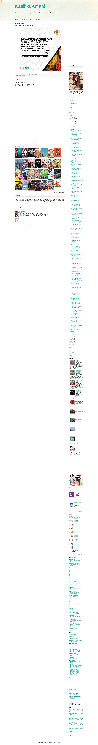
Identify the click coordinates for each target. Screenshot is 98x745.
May (72, 129)
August (72, 124)
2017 (71, 345)
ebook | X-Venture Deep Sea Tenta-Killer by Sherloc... (76, 307)
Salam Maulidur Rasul (73, 658)
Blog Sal (72, 587)
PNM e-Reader (73, 723)
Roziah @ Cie (76, 527)
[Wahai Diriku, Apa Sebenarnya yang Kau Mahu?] (44, 157)
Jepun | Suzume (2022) (75, 170)
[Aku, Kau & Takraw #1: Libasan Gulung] (38, 157)
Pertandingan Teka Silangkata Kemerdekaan (78, 447)
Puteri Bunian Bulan (22, 211)
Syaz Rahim (76, 520)
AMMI (71, 601)
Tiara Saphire (72, 577)
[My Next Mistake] (31, 190)
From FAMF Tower (73, 677)
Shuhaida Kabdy (73, 681)
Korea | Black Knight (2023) (76, 224)
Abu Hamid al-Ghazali (22, 219)
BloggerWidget (80, 554)
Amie (75, 543)
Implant (76, 714)
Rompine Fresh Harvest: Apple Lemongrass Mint (76, 281)
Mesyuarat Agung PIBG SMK (76, 244)
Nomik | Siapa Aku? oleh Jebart (76, 243)
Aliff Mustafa (21, 212)
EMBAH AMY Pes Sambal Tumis (77, 309)
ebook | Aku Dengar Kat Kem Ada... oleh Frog (76, 279)
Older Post (63, 136)
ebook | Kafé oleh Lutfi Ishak (76, 270)
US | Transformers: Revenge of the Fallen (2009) (76, 229)
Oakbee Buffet (80, 722)
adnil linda (76, 546)
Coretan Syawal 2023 (75, 283)
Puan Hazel (76, 531)
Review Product (76, 731)
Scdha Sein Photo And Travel (75, 696)
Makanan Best (78, 718)
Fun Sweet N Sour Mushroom (76, 237)
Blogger (58, 742)
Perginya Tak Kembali (77, 361)
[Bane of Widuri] (57, 178)
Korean (79, 715)
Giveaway (81, 712)
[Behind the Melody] (18, 168)
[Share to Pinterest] (36, 74)
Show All (82, 629)
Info (79, 714)
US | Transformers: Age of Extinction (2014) (75, 202)
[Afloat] (25, 179)
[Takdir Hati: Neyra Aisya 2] (31, 167)
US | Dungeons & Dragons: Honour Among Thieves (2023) (76, 290)
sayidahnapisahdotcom (74, 612)
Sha (74, 504)
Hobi (70, 714)
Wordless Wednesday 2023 (76, 140)
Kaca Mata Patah (74, 158)
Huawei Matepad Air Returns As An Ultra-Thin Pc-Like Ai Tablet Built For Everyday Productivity (76, 666)
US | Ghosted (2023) (74, 313)
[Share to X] (34, 74)
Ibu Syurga (72, 636)
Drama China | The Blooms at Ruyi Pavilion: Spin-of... (76, 261)
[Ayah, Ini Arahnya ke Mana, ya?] (38, 167)
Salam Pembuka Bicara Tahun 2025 (76, 687)
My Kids (75, 722)
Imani (73, 714)
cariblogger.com (73, 634)
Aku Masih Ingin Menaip (74, 596)
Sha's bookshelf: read (22, 147)
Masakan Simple (79, 719)
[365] (31, 156)
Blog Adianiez (73, 686)
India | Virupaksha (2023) (75, 147)
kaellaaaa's (72, 615)
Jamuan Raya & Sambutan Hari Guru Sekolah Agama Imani (76, 198)
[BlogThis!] (32, 74)
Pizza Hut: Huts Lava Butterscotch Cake (75, 143)
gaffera (51, 742)
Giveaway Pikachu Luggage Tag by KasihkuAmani (78, 371)
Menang (76, 721)
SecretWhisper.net (73, 619)
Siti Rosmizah (54, 201)
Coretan (71, 712)
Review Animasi (76, 727)
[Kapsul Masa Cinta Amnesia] (57, 167)
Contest (81, 710)
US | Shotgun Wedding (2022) (76, 153)
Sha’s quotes (18, 197)
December (73, 118)
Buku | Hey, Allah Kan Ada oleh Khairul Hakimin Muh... (76, 205)
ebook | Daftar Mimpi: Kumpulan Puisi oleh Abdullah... (77, 145)
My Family (71, 722)
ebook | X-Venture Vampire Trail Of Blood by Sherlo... (76, 285)
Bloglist (81, 709)
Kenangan (73, 715)
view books (80, 511)
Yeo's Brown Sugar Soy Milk (76, 216)
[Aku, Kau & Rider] (51, 189)
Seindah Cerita (73, 653)
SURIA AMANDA (73, 649)
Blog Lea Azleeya (73, 664)
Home (17, 19)
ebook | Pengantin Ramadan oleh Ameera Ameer (76, 169)
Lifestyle (78, 717)
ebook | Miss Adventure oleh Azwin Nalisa (76, 173)
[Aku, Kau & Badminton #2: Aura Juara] (51, 157)
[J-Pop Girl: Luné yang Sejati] (25, 168)
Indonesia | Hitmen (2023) (75, 256)
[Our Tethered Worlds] (25, 189)
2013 (71, 352)
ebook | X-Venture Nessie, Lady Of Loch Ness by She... (76, 303)
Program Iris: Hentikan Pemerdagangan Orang (76, 221)
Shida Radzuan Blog (74, 595)
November (73, 120)
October (72, 121)
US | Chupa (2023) (74, 157)
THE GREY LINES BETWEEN (75, 623)
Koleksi (76, 715)
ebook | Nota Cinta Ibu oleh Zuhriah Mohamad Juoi (76, 235)
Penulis (81, 724)
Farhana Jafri (76, 524)
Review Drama (75, 728)
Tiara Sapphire (73, 627)
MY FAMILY (72, 104)
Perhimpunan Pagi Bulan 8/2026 (78, 437)
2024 (71, 115)
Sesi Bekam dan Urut (75, 305)
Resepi (81, 725)
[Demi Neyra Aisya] (44, 167)
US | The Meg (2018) (75, 246)
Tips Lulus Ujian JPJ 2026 (74, 613)
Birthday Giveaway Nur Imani (78, 381)
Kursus (74, 717)
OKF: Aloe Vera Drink (75, 300)
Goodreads (71, 713)
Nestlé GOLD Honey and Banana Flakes (75, 321)
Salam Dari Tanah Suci (74, 694)
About (23, 19)
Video (75, 734)
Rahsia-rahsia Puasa (22, 218)
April (72, 331)
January (72, 336)
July (72, 126)
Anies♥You (72, 567)
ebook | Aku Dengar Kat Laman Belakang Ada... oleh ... (76, 311)
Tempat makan (76, 732)
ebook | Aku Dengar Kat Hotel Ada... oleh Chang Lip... (76, 323)
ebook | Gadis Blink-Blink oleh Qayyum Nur (76, 214)
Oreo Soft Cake (74, 160)
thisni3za (77, 550)
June (72, 127)
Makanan (71, 718)
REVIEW (71, 100)
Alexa (74, 709)
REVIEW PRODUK (73, 103)
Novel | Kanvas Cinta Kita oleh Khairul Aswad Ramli (76, 139)
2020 (71, 341)
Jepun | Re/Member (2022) (76, 329)
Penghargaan (77, 724)
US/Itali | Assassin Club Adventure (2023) (75, 299)
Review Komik (75, 730)
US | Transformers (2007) (75, 233)
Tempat (70, 732)
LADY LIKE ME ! (73, 591)
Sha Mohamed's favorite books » (59, 192)
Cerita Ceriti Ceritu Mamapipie (76, 581)
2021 (71, 339)
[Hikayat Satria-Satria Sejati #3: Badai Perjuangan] (44, 190)
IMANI (71, 107)
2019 (71, 342)
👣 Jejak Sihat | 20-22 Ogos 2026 (78, 427)
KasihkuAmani (30, 6)
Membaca (72, 721)
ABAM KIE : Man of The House (76, 604)
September (73, 123)
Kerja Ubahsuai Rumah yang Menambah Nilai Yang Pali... (76, 212)
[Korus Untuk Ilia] (57, 157)
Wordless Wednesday (21, 75)
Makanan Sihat (72, 719)
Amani (77, 709)
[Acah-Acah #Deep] (25, 157)
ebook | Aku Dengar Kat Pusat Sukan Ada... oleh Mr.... (76, 315)
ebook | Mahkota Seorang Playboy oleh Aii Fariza (75, 274)
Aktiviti (70, 709)
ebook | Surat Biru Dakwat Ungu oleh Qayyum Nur (77, 226)
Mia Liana (72, 608)
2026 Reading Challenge (76, 502)
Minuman (81, 721)
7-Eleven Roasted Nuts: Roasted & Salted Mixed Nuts (77, 136)
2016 (71, 347)
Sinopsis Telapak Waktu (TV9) (75, 628)
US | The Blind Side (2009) (76, 250)
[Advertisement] (40, 125)
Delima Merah (78, 400)
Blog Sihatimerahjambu (74, 563)
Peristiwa (73, 725)
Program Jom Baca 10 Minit (76, 207)
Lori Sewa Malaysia (74, 638)
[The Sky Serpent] (31, 178)
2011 (71, 355)
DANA (71, 571)
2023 (71, 117)
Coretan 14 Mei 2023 (75, 239)
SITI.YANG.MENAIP (74, 693)
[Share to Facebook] (35, 74)
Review (70, 727)
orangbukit (72, 657)
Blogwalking (71, 710)
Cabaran (77, 710)
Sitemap (30, 19)
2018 (71, 344)
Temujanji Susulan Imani (75, 317)
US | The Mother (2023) (75, 187)
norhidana (76, 539)
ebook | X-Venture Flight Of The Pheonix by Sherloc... (76, 294)
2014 (71, 350)
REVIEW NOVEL (73, 102)
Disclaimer (38, 19)
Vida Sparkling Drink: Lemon (76, 183)
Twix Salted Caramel (79, 418)
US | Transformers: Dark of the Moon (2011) (76, 209)
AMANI (71, 106)
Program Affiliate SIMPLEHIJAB (78, 391)
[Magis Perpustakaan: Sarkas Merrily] (18, 179)
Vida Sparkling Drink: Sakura (76, 271)
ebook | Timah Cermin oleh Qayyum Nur (76, 231)
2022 (71, 338)
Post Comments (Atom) (24, 138)
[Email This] (31, 74)
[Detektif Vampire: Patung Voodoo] (38, 190)
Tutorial (70, 734)
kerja (75, 735)
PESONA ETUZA (73, 643)
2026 (71, 112)
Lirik (82, 717)
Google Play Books (79, 713)
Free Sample (76, 712)
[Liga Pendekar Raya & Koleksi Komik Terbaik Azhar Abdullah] (18, 189)
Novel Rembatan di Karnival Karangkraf (79, 410)
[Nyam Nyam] (57, 186)
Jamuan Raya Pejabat (75, 200)
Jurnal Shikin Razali (74, 669)
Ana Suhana (72, 660)
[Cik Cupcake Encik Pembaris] (38, 178)
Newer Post (17, 136)
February (73, 334)
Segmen (81, 731)
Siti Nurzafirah (73, 689)
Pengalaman (71, 724)
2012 (71, 353)
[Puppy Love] (51, 179)
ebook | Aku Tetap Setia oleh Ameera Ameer (76, 134)
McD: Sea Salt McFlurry (75, 179)
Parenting (81, 723)
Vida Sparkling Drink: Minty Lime (77, 327)
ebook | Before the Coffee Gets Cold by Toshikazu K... (76, 151)
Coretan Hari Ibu (74, 193)
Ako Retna (76, 535)
